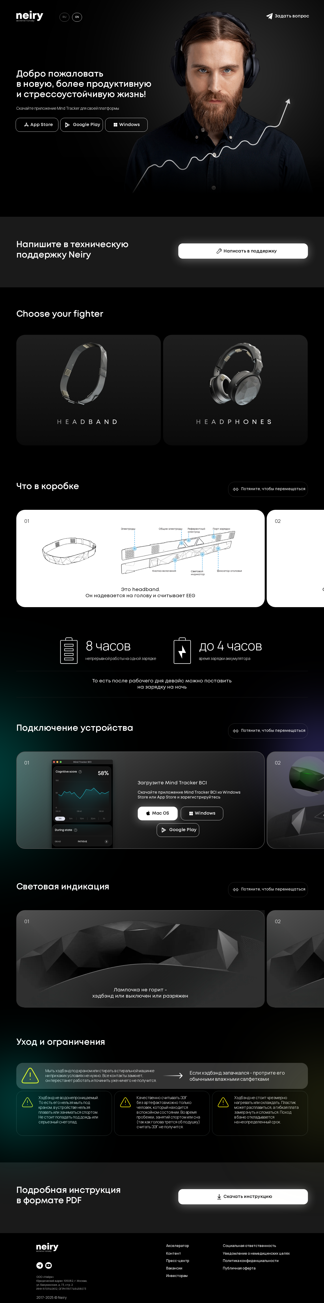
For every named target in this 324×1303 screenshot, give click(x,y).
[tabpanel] (162, 804)
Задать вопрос (292, 16)
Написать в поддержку (250, 251)
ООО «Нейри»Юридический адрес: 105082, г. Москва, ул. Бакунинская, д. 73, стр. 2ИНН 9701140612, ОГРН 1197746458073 (61, 1283)
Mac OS (160, 813)
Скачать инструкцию (247, 1197)
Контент (173, 1253)
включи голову (25, 20)
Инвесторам (177, 1275)
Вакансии (174, 1268)
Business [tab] (142, 451)
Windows (129, 125)
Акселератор (177, 1245)
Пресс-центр (177, 1260)
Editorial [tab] (182, 451)
